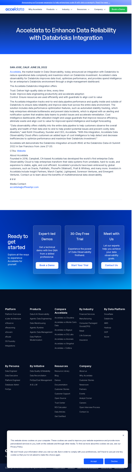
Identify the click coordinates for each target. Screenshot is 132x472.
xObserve (9, 323)
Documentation (61, 385)
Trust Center (60, 403)
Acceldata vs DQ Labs (64, 334)
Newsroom (84, 385)
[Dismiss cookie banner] (123, 435)
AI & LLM (33, 385)
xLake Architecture (13, 318)
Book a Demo (47, 265)
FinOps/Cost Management (41, 380)
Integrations (10, 346)
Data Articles (60, 412)
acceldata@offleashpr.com (24, 187)
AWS (106, 323)
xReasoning (10, 327)
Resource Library (62, 371)
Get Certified (60, 416)
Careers (82, 403)
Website (21, 150)
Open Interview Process (89, 407)
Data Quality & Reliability (40, 371)
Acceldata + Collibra (63, 348)
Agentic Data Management (41, 332)
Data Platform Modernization (36, 338)
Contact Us (111, 265)
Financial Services (87, 314)
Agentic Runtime (37, 327)
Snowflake (108, 314)
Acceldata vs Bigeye (63, 330)
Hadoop (107, 327)
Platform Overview (13, 314)
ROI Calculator (61, 407)
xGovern (9, 332)
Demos (58, 380)
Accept (94, 461)
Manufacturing (85, 318)
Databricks (108, 318)
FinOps (8, 389)
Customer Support (62, 394)
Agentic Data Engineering (40, 318)
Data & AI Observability (39, 314)
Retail (81, 331)
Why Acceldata (85, 375)
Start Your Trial (79, 265)
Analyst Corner (85, 398)
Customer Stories (62, 389)
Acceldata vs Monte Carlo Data (66, 323)
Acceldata (15, 71)
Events (82, 394)
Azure (106, 337)
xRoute (8, 337)
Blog (57, 375)
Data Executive (11, 375)
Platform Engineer (12, 380)
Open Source (60, 398)
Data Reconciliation (38, 375)
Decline (114, 461)
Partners (82, 389)
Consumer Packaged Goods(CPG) (88, 324)
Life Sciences (85, 335)
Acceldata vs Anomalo (64, 339)
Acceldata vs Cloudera (64, 318)
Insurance (83, 340)
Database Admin (12, 385)
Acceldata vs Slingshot (64, 343)
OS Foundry (10, 341)
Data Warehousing (38, 323)
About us (83, 371)
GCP (106, 332)
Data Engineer (11, 371)
